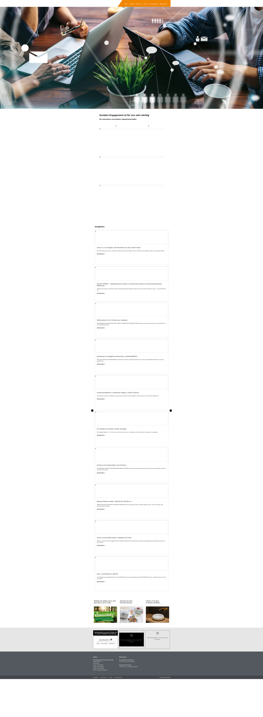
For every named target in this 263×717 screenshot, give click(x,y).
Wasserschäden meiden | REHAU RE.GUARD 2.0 (114, 501)
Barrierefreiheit (118, 677)
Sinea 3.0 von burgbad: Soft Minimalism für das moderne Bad (118, 247)
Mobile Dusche (163, 4)
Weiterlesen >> (101, 254)
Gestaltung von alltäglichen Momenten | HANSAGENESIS (117, 356)
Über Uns (145, 4)
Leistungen (132, 4)
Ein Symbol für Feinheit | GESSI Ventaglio (111, 429)
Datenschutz (104, 677)
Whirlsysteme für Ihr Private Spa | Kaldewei (112, 320)
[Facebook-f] (169, 659)
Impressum (96, 677)
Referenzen (139, 4)
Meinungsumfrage (153, 4)
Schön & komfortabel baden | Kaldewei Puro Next (114, 537)
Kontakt (110, 677)
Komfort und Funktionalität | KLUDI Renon (111, 465)
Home (126, 4)
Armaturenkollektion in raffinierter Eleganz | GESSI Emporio (118, 392)
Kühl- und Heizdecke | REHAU (107, 574)
